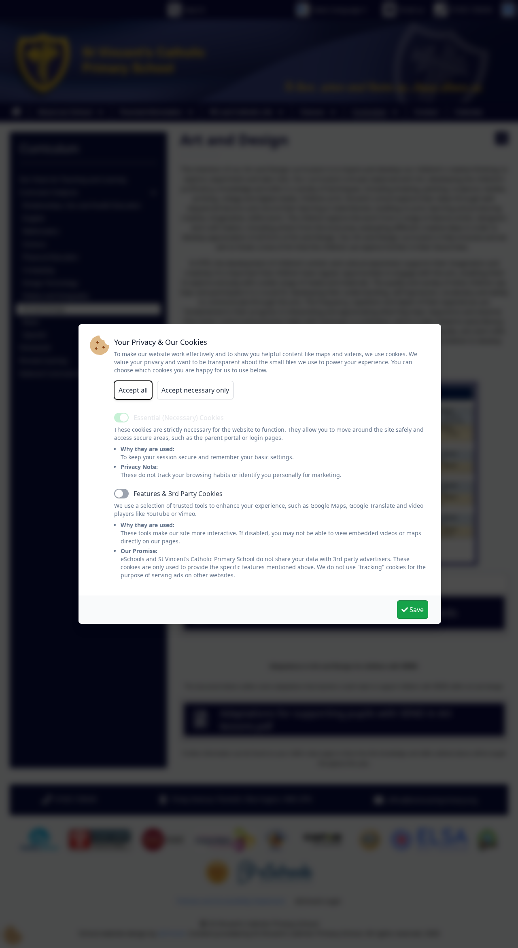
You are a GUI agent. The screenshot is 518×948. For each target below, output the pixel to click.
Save (416, 609)
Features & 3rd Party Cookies (178, 493)
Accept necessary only (195, 390)
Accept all (133, 390)
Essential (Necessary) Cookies (179, 417)
